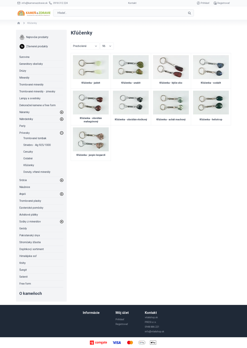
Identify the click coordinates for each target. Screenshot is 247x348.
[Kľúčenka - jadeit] (91, 67)
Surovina (24, 57)
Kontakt (132, 3)
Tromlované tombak (34, 138)
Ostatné (28, 158)
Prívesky (24, 132)
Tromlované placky (30, 200)
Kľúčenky (28, 165)
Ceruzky (28, 151)
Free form (25, 283)
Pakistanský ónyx (29, 235)
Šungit (23, 269)
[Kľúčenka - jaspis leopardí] (91, 139)
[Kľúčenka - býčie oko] (171, 67)
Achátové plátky (28, 214)
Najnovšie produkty (37, 37)
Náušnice (24, 187)
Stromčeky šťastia (30, 242)
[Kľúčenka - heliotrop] (211, 103)
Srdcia (23, 180)
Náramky (24, 112)
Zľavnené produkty (37, 46)
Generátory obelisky (31, 63)
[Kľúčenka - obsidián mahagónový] (91, 103)
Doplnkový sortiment (31, 249)
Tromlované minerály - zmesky (37, 91)
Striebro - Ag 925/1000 (37, 145)
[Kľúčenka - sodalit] (211, 67)
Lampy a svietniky (29, 98)
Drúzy (22, 70)
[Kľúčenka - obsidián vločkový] (131, 103)
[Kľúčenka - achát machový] (171, 103)
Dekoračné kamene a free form (37, 105)
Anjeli (22, 194)
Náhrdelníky (26, 119)
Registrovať (223, 3)
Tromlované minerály (31, 84)
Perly (22, 126)
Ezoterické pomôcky (31, 207)
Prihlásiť (205, 3)
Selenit (23, 276)
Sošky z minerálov (30, 221)
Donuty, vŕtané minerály (36, 171)
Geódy (23, 228)
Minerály (24, 77)
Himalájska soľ (28, 256)
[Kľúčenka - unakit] (131, 67)
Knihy (22, 263)
